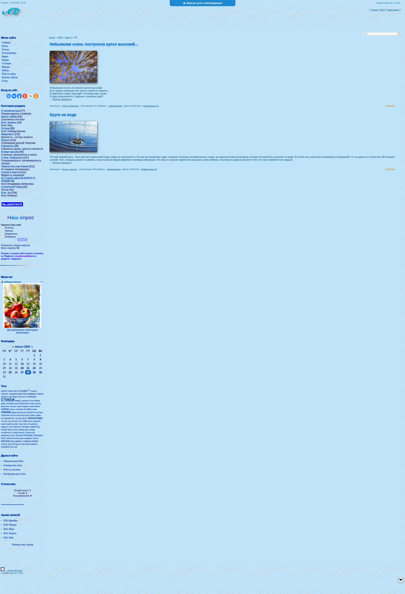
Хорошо (9, 230)
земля (19, 406)
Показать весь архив (22, 544)
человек (9, 403)
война (32, 415)
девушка (37, 421)
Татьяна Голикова (24, 435)
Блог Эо (6, 192)
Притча (16, 391)
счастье (4, 421)
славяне (40, 394)
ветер (12, 435)
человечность (6, 432)
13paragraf (38, 435)
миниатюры (35, 417)
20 (22, 368)
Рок (13, 418)
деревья (34, 424)
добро (3, 403)
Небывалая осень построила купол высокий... (94, 44)
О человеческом (10, 110)
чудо (21, 424)
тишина (34, 391)
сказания (24, 400)
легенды (25, 427)
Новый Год (35, 427)
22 (34, 368)
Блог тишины (9, 122)
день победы (30, 429)
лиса (25, 424)
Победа (21, 429)
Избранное (5, 435)
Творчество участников (14, 166)
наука (32, 403)
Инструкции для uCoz (14, 473)
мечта (24, 397)
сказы (34, 409)
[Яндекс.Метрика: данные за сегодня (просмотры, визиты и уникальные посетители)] (13, 571)
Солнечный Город (11, 186)
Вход (383, 10)
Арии (3, 406)
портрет (4, 394)
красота (17, 427)
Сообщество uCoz (12, 465)
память (38, 403)
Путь (11, 427)
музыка (7, 418)
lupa (12, 441)
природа (31, 393)
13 (22, 363)
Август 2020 (22, 346)
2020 (60, 37)
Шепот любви (9, 116)
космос (13, 406)
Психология (24, 403)
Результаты (6, 245)
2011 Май (8, 537)
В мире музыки (10, 151)
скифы (38, 415)
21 (28, 368)
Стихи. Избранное (11, 157)
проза (12, 409)
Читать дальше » (62, 99)
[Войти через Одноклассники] (36, 96)
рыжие (15, 424)
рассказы (15, 438)
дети (27, 415)
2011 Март (8, 529)
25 (10, 372)
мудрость (5, 427)
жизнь (37, 400)
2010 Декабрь (10, 520)
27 (22, 372)
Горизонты (7, 145)
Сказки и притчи (10, 172)
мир (19, 397)
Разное (5, 140)
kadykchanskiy (19, 432)
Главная (375, 10)
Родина (25, 406)
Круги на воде (63, 114)
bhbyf (3, 438)
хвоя (23, 444)
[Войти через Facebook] (19, 96)
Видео (14, 397)
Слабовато (10, 236)
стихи (7, 399)
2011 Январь (9, 524)
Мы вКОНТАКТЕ (12, 204)
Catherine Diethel (30, 441)
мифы (17, 400)
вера (20, 394)
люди (25, 421)
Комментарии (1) (151, 106)
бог (2, 418)
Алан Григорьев (14, 444)
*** (29, 391)
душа (14, 412)
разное (22, 415)
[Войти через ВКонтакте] (14, 96)
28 (28, 372)
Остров (5, 128)
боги (25, 394)
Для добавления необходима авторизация (22, 331)
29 (34, 372)
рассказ (5, 441)
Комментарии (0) (149, 169)
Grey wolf (13, 447)
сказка (6, 412)
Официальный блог (13, 461)
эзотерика (19, 409)
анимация (31, 396)
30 (40, 372)
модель (9, 424)
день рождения (26, 438)
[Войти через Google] (30, 96)
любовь (5, 409)
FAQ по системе (11, 469)
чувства (18, 418)
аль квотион (13, 421)
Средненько (11, 233)
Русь (7, 406)
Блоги (52, 37)
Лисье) (35, 438)
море (16, 403)
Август (68, 37)
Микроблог (7, 134)
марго (3, 424)
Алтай (29, 412)
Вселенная (21, 412)
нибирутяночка (115, 106)
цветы (30, 421)
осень (31, 400)
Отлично (9, 227)
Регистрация (393, 10)
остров (23, 390)
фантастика (12, 429)
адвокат (18, 441)
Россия (35, 412)
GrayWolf (5, 447)
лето (20, 421)
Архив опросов (22, 245)
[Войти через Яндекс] (24, 96)
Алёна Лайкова (31, 444)
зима (10, 391)
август (25, 418)
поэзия (4, 429)
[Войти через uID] (8, 96)
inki (29, 424)
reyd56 (8, 438)
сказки (31, 406)
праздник (13, 394)
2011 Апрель (9, 533)
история (27, 409)
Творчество (30, 432)
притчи (4, 391)
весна (37, 406)
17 (4, 368)
